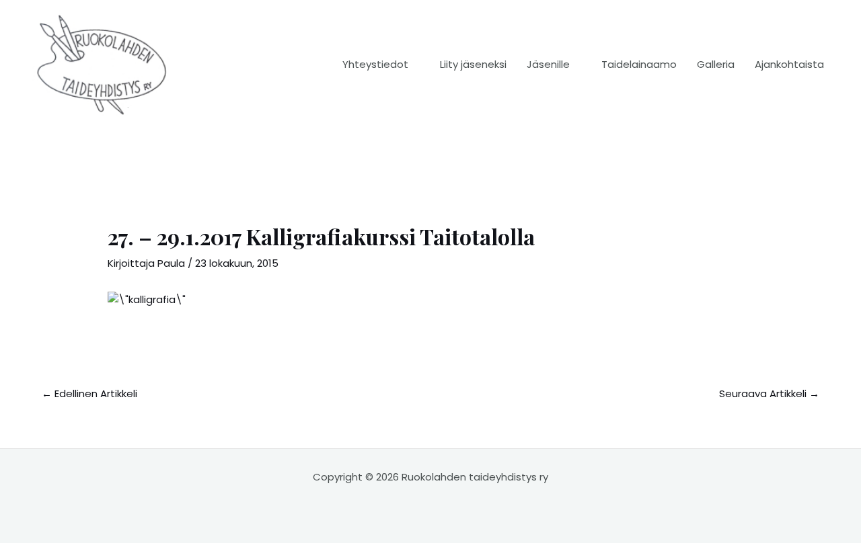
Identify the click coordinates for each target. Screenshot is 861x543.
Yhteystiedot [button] (375, 64)
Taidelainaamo (639, 64)
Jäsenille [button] (548, 64)
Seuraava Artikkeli (769, 393)
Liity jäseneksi (473, 64)
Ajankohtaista (789, 64)
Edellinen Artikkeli (89, 393)
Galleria (716, 64)
